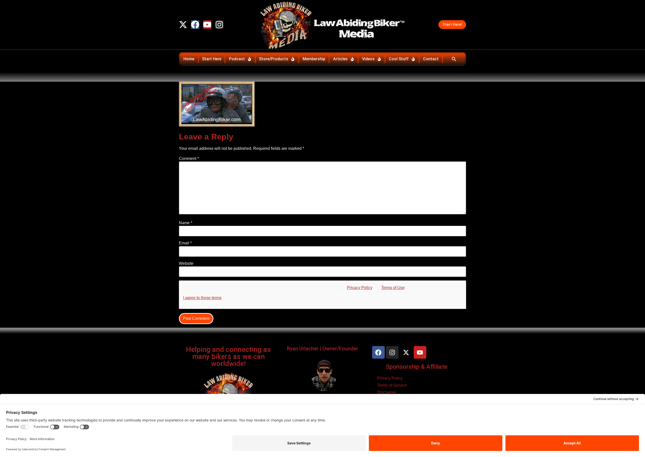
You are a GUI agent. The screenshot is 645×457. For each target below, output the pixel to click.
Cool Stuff (399, 58)
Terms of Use (393, 287)
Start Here (211, 58)
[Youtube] (207, 24)
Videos (368, 58)
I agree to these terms (202, 298)
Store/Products (273, 58)
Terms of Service (392, 385)
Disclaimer (386, 392)
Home (188, 58)
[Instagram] (219, 24)
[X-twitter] (183, 24)
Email (185, 243)
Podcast (237, 58)
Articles (340, 58)
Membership (314, 58)
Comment (189, 159)
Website (186, 264)
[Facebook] (195, 24)
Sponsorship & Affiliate (416, 366)
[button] (454, 59)
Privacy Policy (359, 287)
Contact (431, 58)
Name (185, 223)
